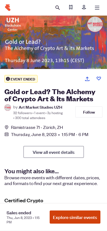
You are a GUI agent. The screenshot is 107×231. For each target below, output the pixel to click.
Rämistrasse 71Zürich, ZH (37, 127)
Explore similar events (75, 217)
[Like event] (99, 78)
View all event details (54, 152)
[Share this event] (87, 78)
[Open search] (57, 7)
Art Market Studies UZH (40, 106)
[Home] (7, 7)
